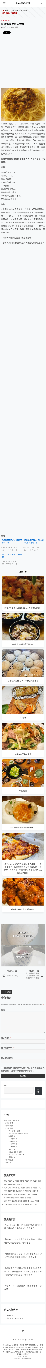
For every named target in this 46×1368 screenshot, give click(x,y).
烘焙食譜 (9, 1126)
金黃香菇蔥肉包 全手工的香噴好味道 (23, 681)
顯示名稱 (6, 1038)
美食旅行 (9, 1123)
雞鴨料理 (14, 1147)
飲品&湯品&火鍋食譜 (16, 1155)
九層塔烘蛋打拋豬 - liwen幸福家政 (22, 1254)
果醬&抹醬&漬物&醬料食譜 (18, 1133)
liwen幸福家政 (23, 3)
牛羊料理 (6, 27)
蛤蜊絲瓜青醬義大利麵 (16, 1257)
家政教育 (9, 1160)
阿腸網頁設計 (26, 1359)
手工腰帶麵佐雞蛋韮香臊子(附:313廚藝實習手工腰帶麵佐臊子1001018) (32, 976)
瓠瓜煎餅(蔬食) (12, 975)
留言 (4, 1010)
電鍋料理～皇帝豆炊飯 (27, 1286)
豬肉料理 (14, 1141)
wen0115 (10, 1225)
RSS (24, 1331)
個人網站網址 (7, 1058)
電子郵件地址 (8, 1048)
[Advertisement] (23, 62)
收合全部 (16, 1120)
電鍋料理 (11, 1157)
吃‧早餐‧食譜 (14, 1131)
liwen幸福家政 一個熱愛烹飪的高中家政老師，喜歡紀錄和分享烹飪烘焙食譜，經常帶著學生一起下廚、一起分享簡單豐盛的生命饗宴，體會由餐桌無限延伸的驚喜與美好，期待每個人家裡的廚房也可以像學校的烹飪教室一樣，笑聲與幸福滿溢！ (23, 1349)
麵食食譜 (24, 11)
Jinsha (25, 1356)
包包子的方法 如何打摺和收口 (23, 828)
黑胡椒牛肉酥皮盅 (14, 1275)
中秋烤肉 (23, 791)
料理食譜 (11, 1136)
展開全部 (7, 1120)
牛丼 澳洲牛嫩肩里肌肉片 (23, 644)
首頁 (6, 11)
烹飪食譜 (14, 11)
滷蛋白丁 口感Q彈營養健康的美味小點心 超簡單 (22, 1201)
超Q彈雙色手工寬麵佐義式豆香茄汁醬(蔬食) (22, 608)
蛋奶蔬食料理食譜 (15, 1152)
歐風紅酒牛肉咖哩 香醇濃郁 (23, 909)
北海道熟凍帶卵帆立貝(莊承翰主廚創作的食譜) (21, 1204)
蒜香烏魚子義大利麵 (23, 754)
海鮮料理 (14, 1139)
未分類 (8, 1162)
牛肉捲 (23, 718)
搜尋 (6, 1085)
